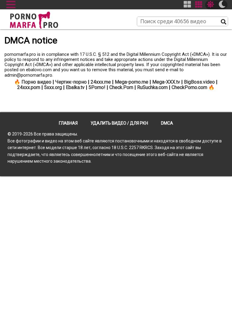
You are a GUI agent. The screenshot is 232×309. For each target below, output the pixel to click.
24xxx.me (101, 82)
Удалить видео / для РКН (119, 123)
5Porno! (97, 87)
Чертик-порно (71, 82)
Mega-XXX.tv (166, 82)
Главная (68, 123)
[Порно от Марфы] (42, 18)
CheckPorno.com (189, 87)
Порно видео (36, 82)
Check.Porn (121, 87)
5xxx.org (53, 87)
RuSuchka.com (152, 87)
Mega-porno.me (131, 82)
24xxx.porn (28, 87)
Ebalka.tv (75, 87)
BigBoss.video (199, 82)
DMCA (167, 123)
